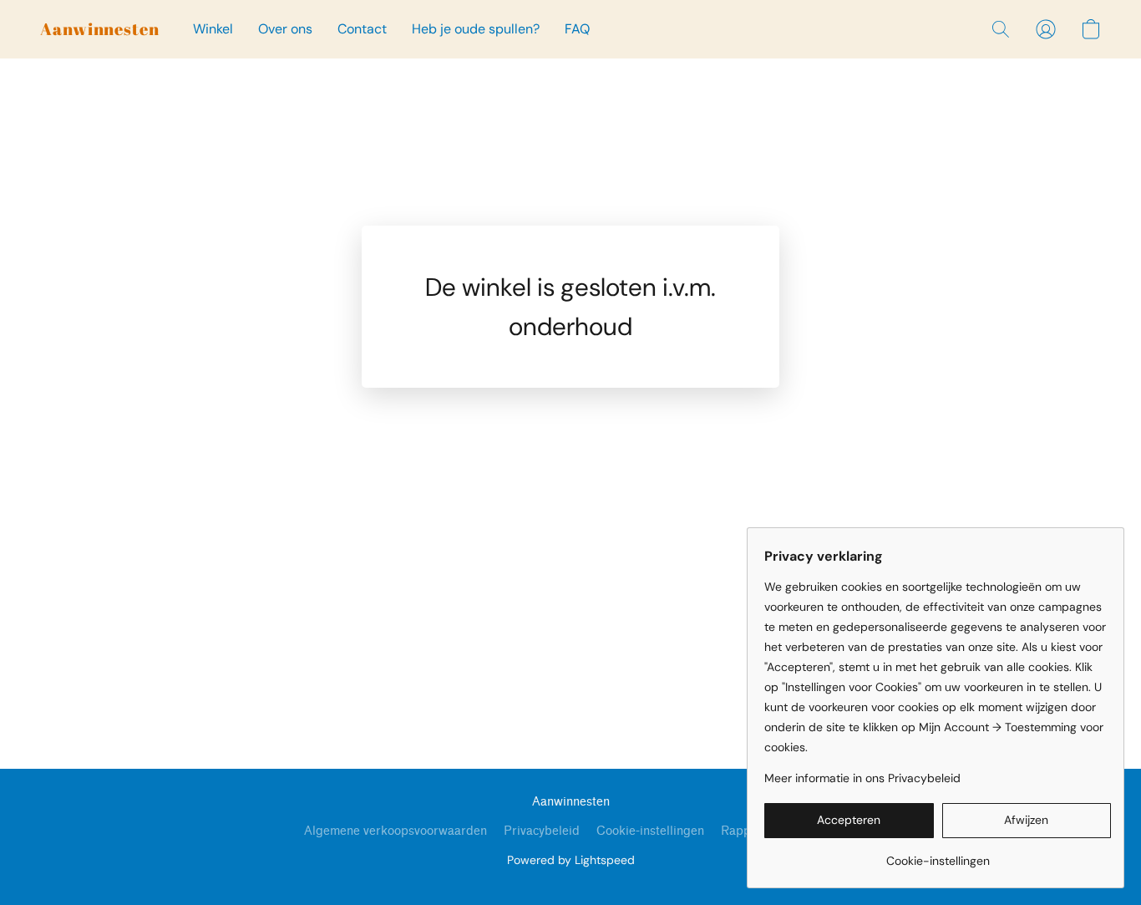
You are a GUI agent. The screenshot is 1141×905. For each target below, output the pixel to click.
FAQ (577, 29)
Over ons (285, 29)
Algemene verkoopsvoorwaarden (395, 831)
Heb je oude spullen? (476, 29)
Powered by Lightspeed (571, 859)
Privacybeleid (542, 831)
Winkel (213, 29)
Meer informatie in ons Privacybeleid (862, 778)
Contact (362, 29)
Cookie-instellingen (650, 831)
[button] (100, 29)
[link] (937, 854)
